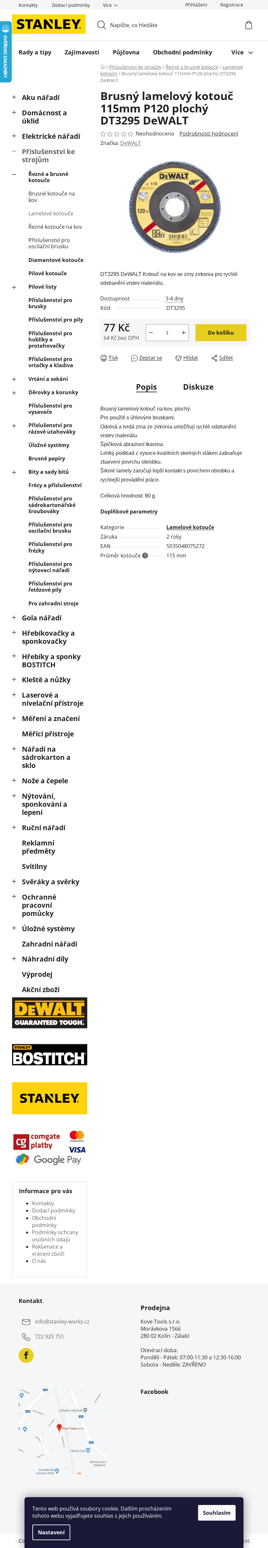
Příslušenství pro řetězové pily (50, 586)
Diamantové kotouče (55, 260)
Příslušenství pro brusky (50, 303)
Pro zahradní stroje (53, 603)
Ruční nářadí (43, 827)
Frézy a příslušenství (55, 485)
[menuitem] (35, 52)
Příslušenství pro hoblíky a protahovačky (50, 339)
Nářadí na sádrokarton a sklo (46, 757)
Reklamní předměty (38, 847)
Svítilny (34, 866)
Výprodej (37, 974)
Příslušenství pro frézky (50, 547)
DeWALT (130, 143)
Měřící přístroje (48, 733)
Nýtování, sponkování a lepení (44, 804)
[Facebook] (26, 1355)
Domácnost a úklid (44, 116)
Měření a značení (51, 718)
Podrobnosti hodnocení (208, 133)
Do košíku (221, 332)
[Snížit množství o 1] (151, 333)
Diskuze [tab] (198, 386)
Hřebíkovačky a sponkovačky (48, 637)
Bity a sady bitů (48, 471)
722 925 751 (49, 1336)
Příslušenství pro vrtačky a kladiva (50, 362)
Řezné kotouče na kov (55, 226)
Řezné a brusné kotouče (48, 177)
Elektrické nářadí (51, 136)
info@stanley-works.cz (62, 1321)
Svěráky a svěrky (50, 881)
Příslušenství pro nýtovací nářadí (50, 567)
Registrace (231, 5)
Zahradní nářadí (49, 943)
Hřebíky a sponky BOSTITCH (51, 660)
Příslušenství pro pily (55, 319)
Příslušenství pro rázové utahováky (51, 428)
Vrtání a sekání (48, 379)
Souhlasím (217, 1512)
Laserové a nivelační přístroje (52, 699)
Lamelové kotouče (50, 213)
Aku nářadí (40, 97)
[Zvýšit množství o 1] (184, 333)
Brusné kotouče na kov (51, 196)
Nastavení (51, 1532)
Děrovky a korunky (53, 392)
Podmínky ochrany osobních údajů (55, 1236)
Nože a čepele (45, 780)
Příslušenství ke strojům (48, 155)
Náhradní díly (45, 958)
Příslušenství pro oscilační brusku (49, 243)
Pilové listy (42, 286)
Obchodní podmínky (44, 1221)
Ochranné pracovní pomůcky (39, 905)
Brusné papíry (46, 458)
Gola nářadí (41, 617)
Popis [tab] (146, 386)
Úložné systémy (48, 445)
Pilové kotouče (47, 273)
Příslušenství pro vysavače (50, 408)
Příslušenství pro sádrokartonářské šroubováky (51, 504)
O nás (39, 1261)
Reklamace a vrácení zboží (48, 1250)
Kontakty (28, 5)
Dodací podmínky (71, 5)
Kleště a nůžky (46, 679)
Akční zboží (40, 989)
